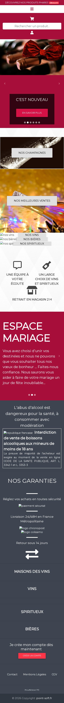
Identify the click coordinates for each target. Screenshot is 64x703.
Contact (12, 674)
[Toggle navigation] (32, 9)
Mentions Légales (34, 674)
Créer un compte (32, 656)
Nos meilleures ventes (32, 200)
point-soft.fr (44, 698)
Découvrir (54, 3)
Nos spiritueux (32, 243)
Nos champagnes (32, 152)
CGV (54, 674)
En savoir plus (32, 112)
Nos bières (32, 239)
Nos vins (32, 235)
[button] (5, 83)
